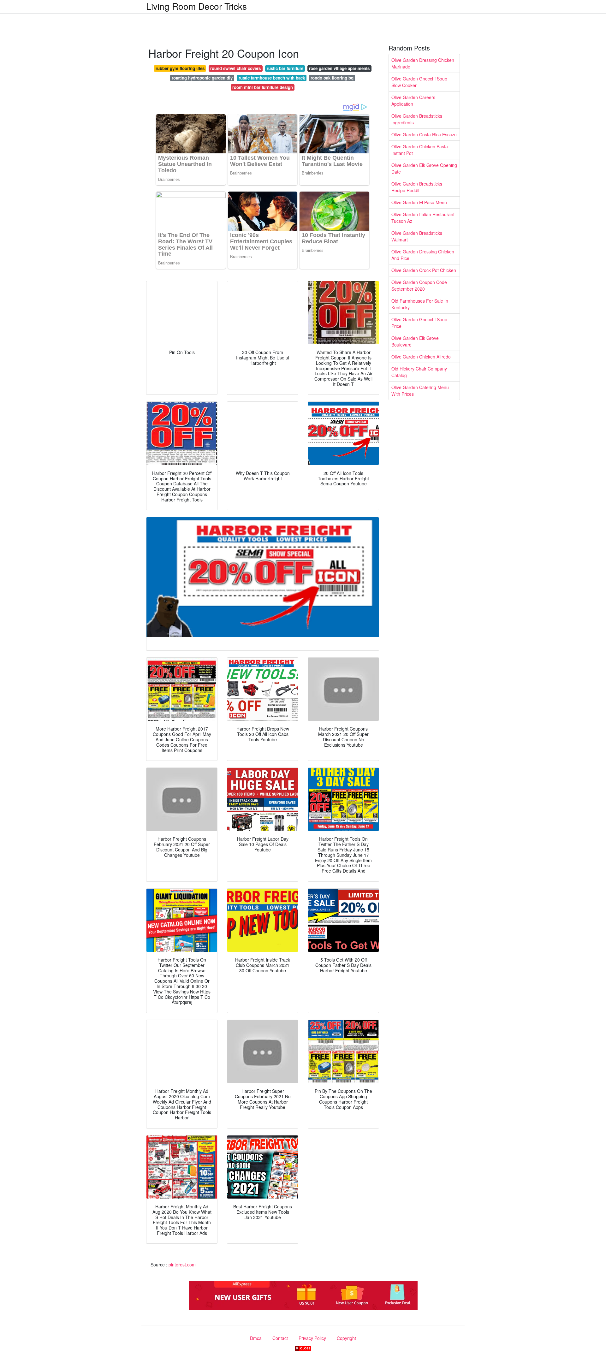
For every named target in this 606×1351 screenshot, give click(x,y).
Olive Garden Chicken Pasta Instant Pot (419, 149)
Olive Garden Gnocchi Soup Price (419, 322)
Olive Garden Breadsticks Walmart (416, 236)
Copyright (346, 1338)
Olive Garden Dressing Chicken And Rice (422, 254)
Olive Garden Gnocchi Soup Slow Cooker (419, 81)
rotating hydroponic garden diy (202, 78)
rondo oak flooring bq (332, 78)
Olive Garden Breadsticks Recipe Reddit (416, 187)
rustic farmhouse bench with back (272, 78)
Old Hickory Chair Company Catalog (419, 371)
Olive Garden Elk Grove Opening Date (424, 168)
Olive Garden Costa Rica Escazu (424, 134)
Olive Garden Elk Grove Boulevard (415, 341)
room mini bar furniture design (262, 87)
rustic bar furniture (285, 68)
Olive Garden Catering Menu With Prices (420, 390)
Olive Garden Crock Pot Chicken (423, 270)
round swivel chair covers (235, 68)
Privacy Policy (312, 1338)
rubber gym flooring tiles (180, 68)
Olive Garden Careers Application (413, 100)
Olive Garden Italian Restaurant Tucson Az (422, 217)
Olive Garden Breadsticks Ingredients (416, 119)
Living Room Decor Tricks (196, 6)
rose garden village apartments (339, 68)
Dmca (256, 1338)
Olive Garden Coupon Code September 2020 (419, 285)
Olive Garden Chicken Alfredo (421, 356)
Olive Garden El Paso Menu (419, 202)
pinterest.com (182, 1264)
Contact (280, 1338)
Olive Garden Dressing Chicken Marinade (422, 63)
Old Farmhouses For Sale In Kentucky (419, 304)
